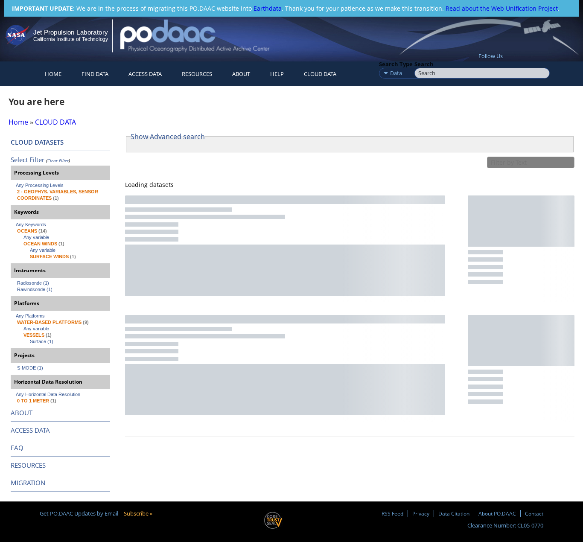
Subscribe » (138, 513)
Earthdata (268, 8)
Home (53, 74)
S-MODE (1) (30, 367)
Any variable (36, 237)
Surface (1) (41, 341)
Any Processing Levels (40, 185)
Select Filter (27, 159)
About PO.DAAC (497, 513)
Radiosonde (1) (33, 283)
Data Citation (453, 513)
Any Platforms (30, 315)
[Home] (202, 35)
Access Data (145, 74)
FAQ (17, 447)
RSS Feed (392, 513)
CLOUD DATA (320, 74)
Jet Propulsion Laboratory (70, 32)
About (241, 74)
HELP (277, 74)
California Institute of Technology (70, 39)
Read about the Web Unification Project (502, 8)
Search (424, 64)
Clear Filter (58, 160)
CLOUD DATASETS (37, 142)
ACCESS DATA (30, 430)
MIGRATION (28, 482)
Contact (534, 513)
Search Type (396, 64)
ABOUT (21, 412)
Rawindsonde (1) (34, 289)
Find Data (95, 74)
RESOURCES (197, 74)
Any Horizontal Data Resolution (48, 394)
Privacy (420, 513)
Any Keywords (31, 224)
